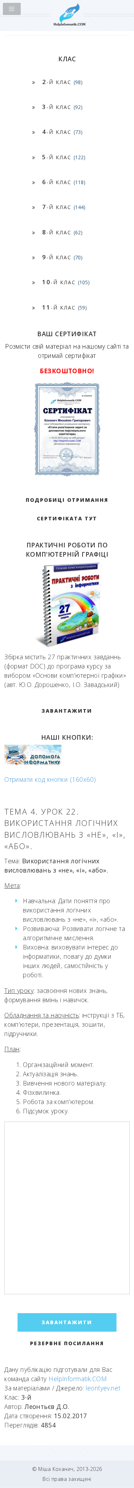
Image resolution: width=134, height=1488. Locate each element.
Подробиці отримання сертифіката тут (67, 509)
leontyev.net (103, 1388)
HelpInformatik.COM (78, 1378)
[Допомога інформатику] (32, 763)
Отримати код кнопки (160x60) (50, 779)
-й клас (62, 82)
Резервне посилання (67, 1343)
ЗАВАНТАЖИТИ (66, 710)
